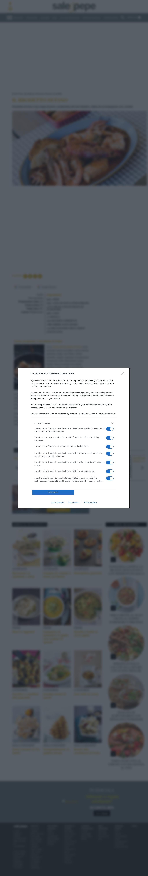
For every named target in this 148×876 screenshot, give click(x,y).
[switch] (110, 429)
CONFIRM (53, 492)
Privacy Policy (90, 502)
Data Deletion (57, 502)
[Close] (124, 373)
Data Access (74, 502)
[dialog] (74, 438)
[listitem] (74, 423)
